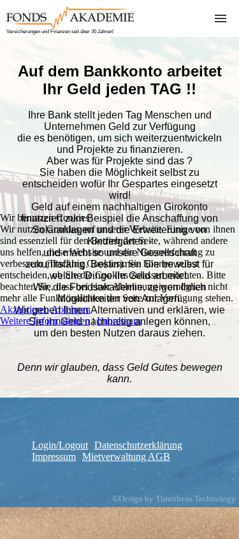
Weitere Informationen (45, 320)
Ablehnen (71, 309)
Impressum (119, 320)
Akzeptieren (24, 309)
